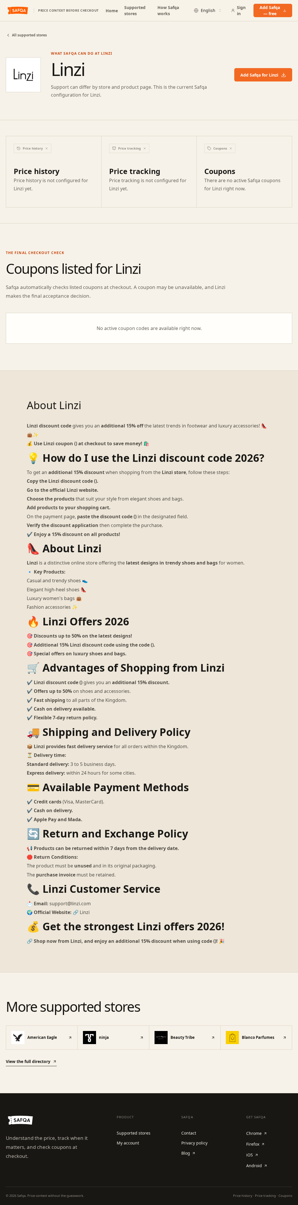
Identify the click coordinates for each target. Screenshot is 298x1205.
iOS (249, 1155)
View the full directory (28, 1061)
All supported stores (29, 35)
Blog (185, 1153)
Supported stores (135, 10)
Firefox (252, 1144)
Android (254, 1165)
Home (112, 10)
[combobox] (208, 10)
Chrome (254, 1133)
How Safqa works (168, 10)
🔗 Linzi (81, 912)
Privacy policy (194, 1143)
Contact (188, 1133)
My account (128, 1143)
